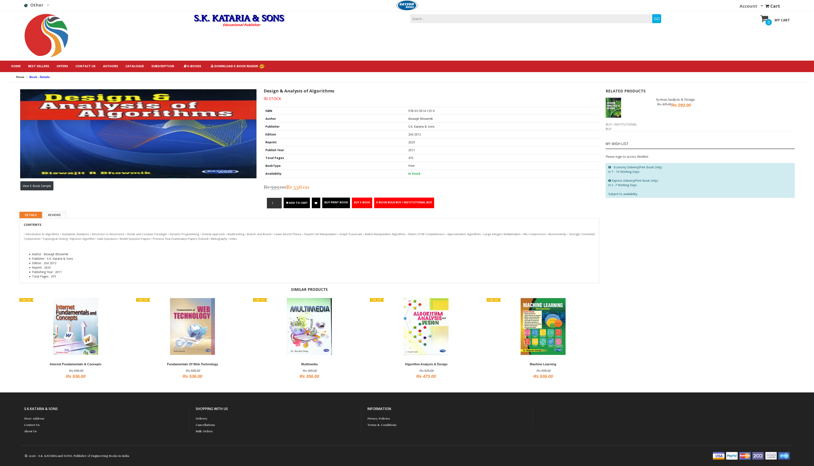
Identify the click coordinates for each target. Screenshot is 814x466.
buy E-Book (362, 202)
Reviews (54, 215)
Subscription (162, 66)
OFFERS (62, 66)
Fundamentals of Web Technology (192, 364)
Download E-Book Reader (236, 66)
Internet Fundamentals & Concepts (75, 364)
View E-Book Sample (37, 186)
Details (31, 215)
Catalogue (134, 66)
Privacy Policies (378, 418)
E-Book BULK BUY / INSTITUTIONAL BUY (404, 202)
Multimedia (309, 364)
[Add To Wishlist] (316, 203)
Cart (774, 6)
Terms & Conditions (381, 425)
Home (16, 66)
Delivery (201, 418)
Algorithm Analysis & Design (426, 364)
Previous (14, 115)
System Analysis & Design (675, 100)
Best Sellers (38, 66)
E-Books (194, 66)
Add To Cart (298, 203)
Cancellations (205, 425)
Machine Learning (543, 364)
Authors (110, 66)
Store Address (34, 418)
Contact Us (85, 66)
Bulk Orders (204, 431)
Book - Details (39, 77)
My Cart (782, 20)
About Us (30, 431)
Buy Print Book (336, 202)
